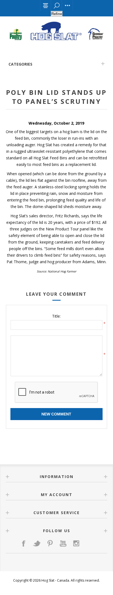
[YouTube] (63, 543)
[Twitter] (36, 543)
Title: (56, 316)
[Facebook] (23, 543)
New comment (56, 414)
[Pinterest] (49, 543)
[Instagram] (76, 543)
